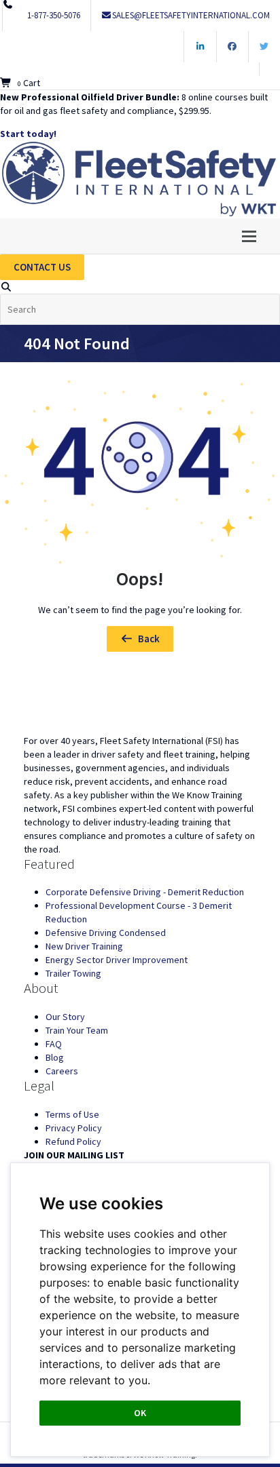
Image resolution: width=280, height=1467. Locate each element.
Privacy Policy (74, 1128)
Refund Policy (73, 1141)
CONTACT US (42, 266)
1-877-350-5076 (53, 15)
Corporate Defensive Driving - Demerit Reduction (145, 892)
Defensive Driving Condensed (106, 932)
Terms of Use (72, 1114)
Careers (62, 1071)
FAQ (54, 1044)
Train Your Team (77, 1030)
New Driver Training (84, 946)
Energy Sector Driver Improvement (117, 960)
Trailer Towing (73, 973)
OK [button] (140, 1413)
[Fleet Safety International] (140, 701)
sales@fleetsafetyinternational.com (191, 15)
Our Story (65, 1017)
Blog (55, 1057)
